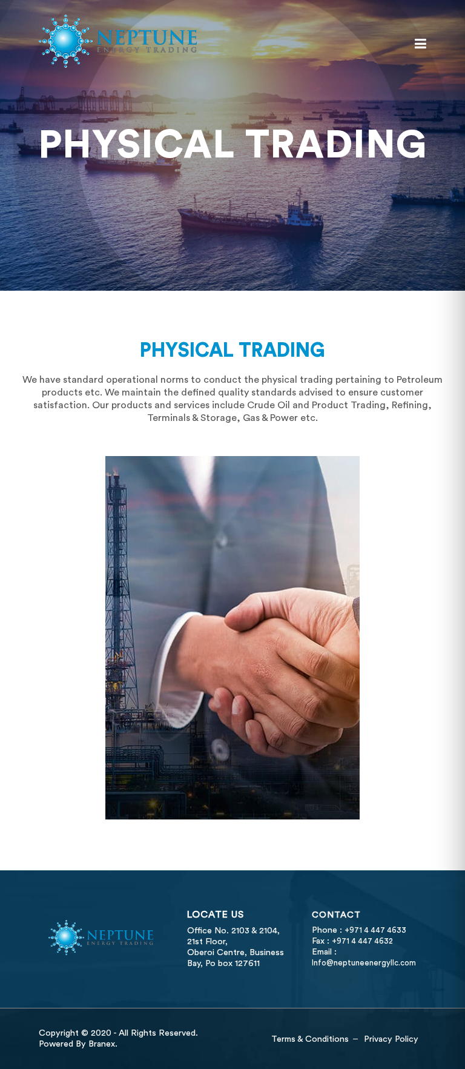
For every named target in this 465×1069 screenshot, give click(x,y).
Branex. (102, 1043)
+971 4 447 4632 (362, 941)
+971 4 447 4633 (375, 930)
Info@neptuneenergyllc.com (364, 963)
